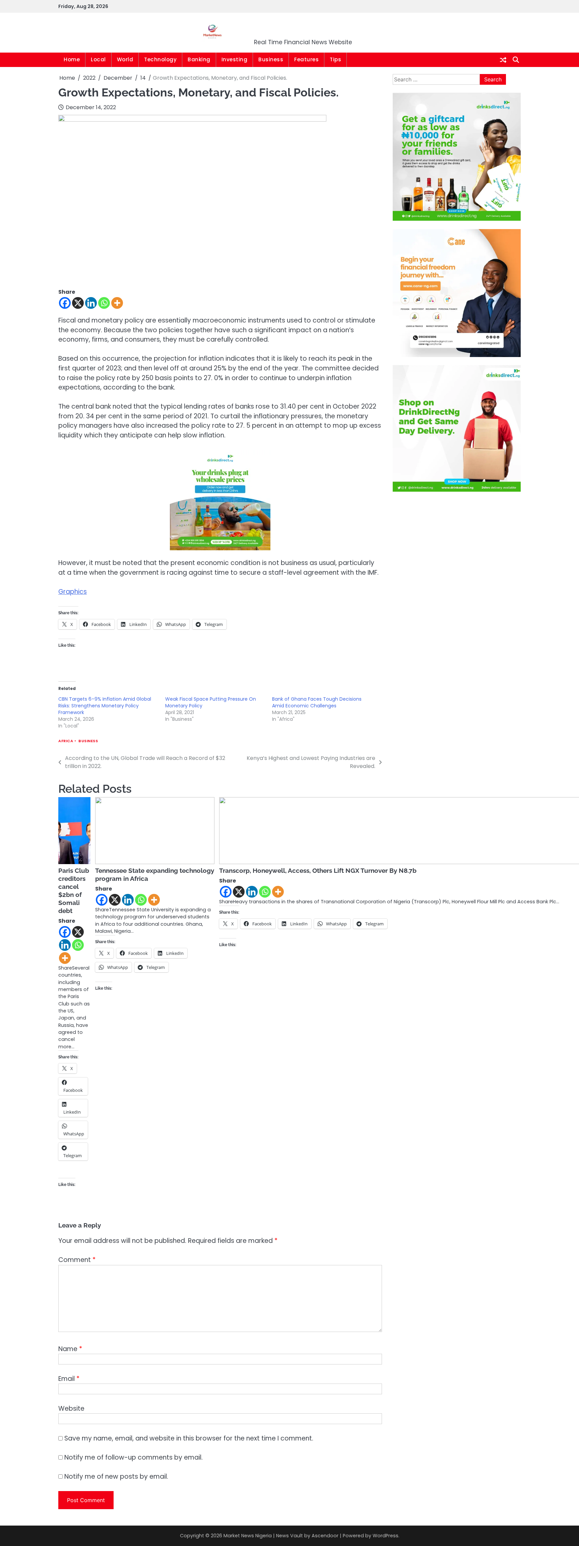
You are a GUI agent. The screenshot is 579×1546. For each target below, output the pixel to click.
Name (70, 1348)
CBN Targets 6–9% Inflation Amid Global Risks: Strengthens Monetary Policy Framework (104, 706)
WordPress (385, 1535)
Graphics (72, 591)
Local (98, 59)
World (125, 59)
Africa (65, 741)
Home (72, 59)
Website (71, 1408)
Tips (335, 59)
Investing (234, 59)
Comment (76, 1259)
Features (306, 59)
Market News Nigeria (303, 28)
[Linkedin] (91, 303)
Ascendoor (325, 1535)
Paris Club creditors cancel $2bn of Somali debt (73, 890)
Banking (199, 59)
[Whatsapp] (104, 303)
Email (68, 1378)
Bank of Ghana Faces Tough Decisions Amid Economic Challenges (317, 702)
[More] (117, 303)
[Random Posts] (503, 60)
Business (270, 59)
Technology (160, 59)
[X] (78, 303)
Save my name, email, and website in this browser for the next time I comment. (188, 1438)
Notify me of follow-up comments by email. (133, 1457)
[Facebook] (65, 303)
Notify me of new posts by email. (116, 1476)
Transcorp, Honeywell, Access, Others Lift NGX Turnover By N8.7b (317, 870)
